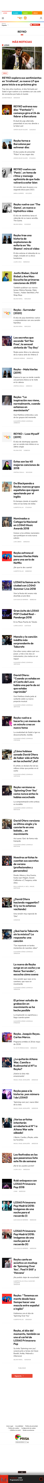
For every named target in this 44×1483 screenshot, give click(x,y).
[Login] (41, 18)
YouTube (18, 1387)
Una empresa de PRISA (22, 1437)
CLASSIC (15, 13)
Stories (34, 1387)
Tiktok (13, 1387)
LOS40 (5, 13)
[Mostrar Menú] (3, 18)
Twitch (30, 1387)
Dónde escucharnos (28, 1430)
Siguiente (18, 1376)
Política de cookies (13, 1428)
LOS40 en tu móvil (15, 1430)
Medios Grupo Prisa (22, 1442)
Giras (5, 73)
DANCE (25, 13)
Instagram (9, 1387)
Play (41, 1479)
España (4, 25)
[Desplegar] (22, 1472)
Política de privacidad (31, 1426)
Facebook (26, 1387)
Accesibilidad (19, 1426)
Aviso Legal (9, 1426)
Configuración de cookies (28, 1428)
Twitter (22, 1387)
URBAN (35, 13)
